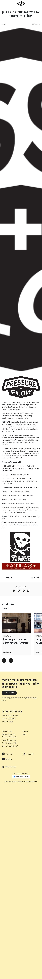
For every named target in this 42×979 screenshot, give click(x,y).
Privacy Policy (7, 731)
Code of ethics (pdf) (9, 743)
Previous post (8, 577)
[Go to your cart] (3, 3)
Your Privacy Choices (22, 777)
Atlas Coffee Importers (20, 525)
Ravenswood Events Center (25, 503)
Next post (35, 577)
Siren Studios (26, 491)
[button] (38, 3)
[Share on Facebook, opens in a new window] (14, 590)
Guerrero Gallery (28, 495)
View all (4, 608)
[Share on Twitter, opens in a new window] (19, 590)
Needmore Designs (31, 781)
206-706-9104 (7, 722)
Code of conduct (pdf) (10, 746)
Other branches (10, 767)
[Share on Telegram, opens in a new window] (24, 590)
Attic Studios (21, 499)
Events (4, 24)
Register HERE (7, 516)
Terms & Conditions (9, 740)
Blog (24, 734)
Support (25, 731)
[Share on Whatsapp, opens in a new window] (28, 590)
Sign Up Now (9, 693)
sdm (20, 781)
